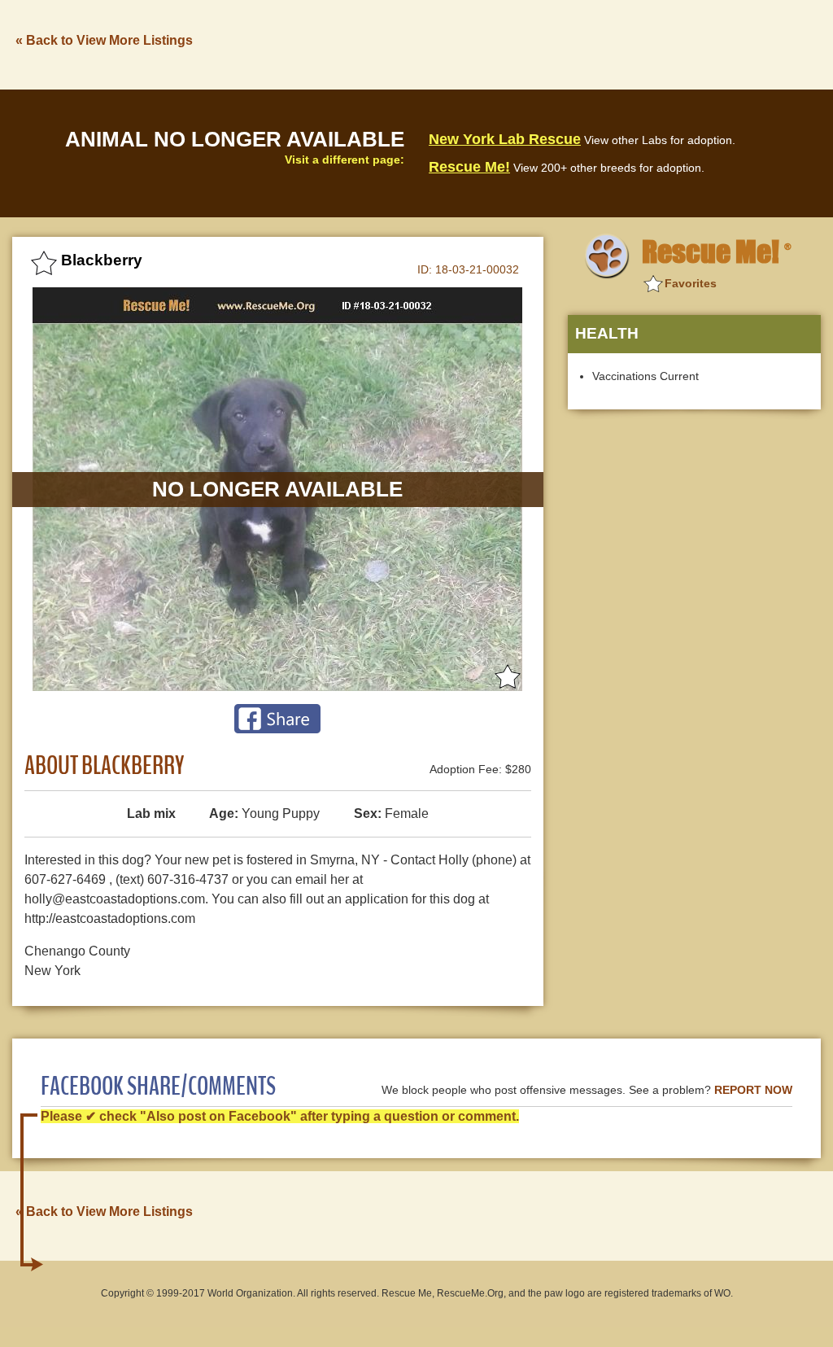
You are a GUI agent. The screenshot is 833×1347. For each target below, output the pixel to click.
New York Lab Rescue (505, 139)
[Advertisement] (525, 43)
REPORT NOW (753, 1090)
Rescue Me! (469, 167)
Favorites (691, 283)
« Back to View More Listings (104, 40)
